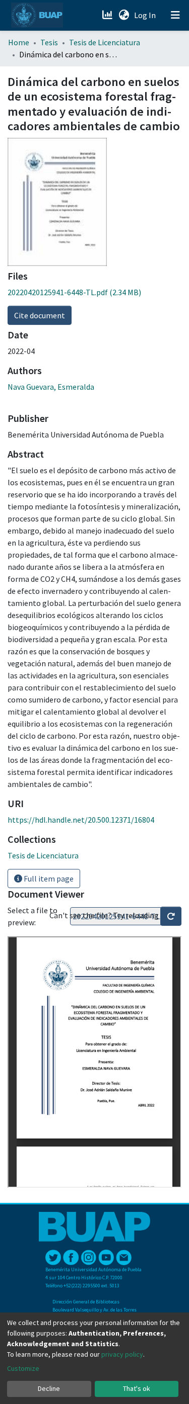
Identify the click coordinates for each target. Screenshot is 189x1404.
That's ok (136, 1388)
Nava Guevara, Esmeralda (51, 387)
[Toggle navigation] (175, 15)
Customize (23, 1368)
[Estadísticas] (108, 15)
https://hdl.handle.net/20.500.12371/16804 (81, 820)
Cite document (39, 315)
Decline (49, 1388)
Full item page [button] (48, 878)
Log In (146, 15)
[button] (123, 15)
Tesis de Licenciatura (104, 42)
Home (18, 42)
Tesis (49, 42)
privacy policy (122, 1354)
